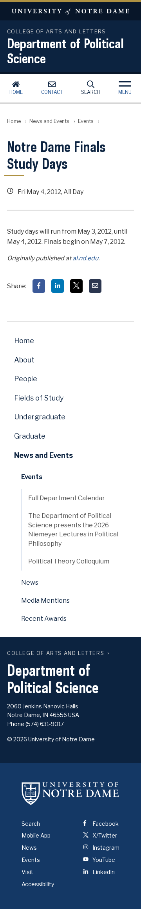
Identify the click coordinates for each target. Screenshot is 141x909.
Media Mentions (45, 600)
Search (90, 92)
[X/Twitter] (76, 286)
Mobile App (36, 835)
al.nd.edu (85, 258)
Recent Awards (44, 618)
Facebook (105, 823)
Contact (52, 92)
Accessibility (38, 884)
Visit (27, 872)
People (25, 379)
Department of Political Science (65, 51)
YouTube (103, 859)
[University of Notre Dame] (70, 793)
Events (86, 121)
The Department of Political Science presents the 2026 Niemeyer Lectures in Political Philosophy (73, 529)
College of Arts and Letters (55, 653)
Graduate (29, 436)
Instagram (105, 847)
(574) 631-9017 (44, 724)
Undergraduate (39, 417)
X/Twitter (104, 835)
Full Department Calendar (66, 498)
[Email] (95, 286)
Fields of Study (39, 398)
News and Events (49, 121)
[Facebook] (39, 286)
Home (16, 92)
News (29, 582)
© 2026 (17, 739)
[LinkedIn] (57, 286)
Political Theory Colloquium (68, 561)
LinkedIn (103, 872)
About (24, 360)
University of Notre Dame (70, 11)
